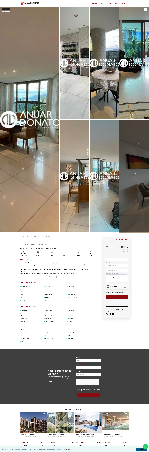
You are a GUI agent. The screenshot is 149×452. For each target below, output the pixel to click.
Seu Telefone (79, 371)
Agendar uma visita (116, 301)
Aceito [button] (141, 449)
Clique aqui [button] (67, 449)
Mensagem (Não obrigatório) (112, 273)
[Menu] (128, 3)
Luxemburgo (42, 244)
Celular (108, 267)
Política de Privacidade (111, 294)
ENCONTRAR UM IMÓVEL (88, 395)
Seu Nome (78, 357)
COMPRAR (103, 3)
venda (26, 244)
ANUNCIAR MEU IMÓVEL (120, 3)
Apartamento (33, 244)
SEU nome (108, 257)
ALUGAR (110, 3)
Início (21, 244)
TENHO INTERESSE (116, 297)
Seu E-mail (78, 364)
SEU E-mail (108, 262)
